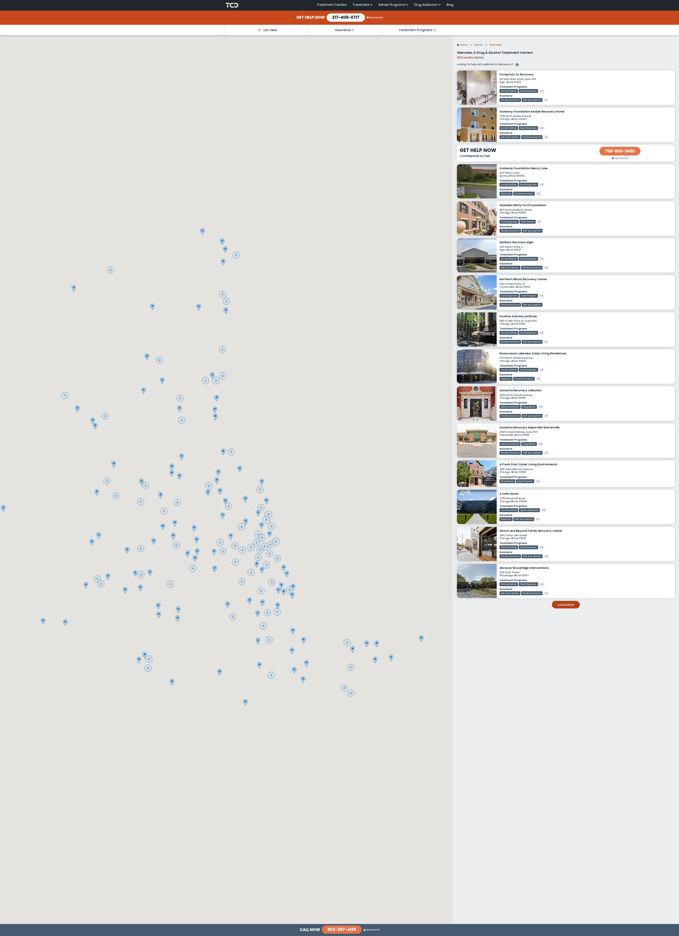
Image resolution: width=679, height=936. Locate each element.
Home (464, 44)
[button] (251, 572)
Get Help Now (310, 17)
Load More (566, 604)
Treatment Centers (332, 4)
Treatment (361, 5)
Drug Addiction (425, 5)
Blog (449, 4)
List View (270, 30)
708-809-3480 (620, 151)
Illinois (478, 44)
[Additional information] (517, 64)
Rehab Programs (392, 5)
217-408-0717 (345, 17)
